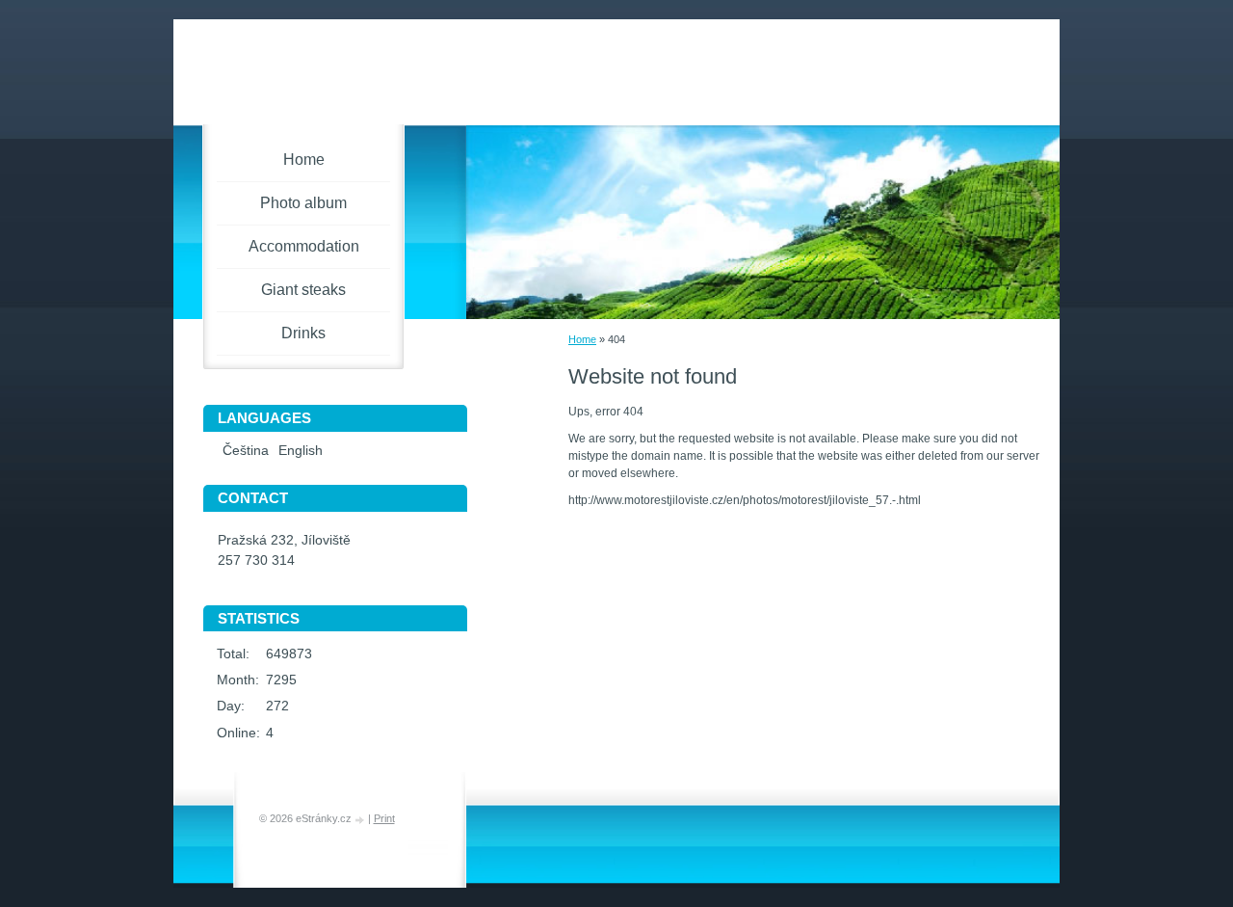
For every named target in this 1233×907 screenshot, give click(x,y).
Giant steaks (303, 289)
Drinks (303, 333)
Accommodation (304, 246)
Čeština (246, 450)
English (300, 450)
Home (582, 339)
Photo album (303, 203)
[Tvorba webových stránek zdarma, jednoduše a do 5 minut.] (361, 819)
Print (384, 818)
